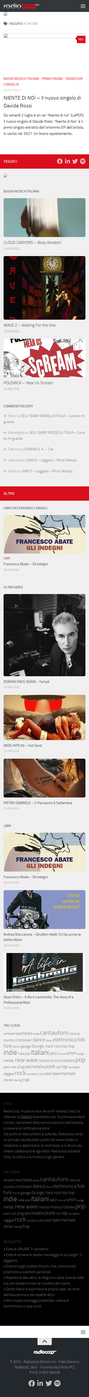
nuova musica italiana (57, 1060)
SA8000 (26, 1117)
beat (19, 1033)
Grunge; (38, 1046)
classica (74, 1034)
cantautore (54, 1032)
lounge (80, 1053)
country (9, 1040)
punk (50, 1066)
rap (64, 1066)
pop (80, 1060)
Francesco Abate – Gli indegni (26, 564)
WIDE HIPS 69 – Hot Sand (23, 745)
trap (26, 1079)
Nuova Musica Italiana (21, 79)
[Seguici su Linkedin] (67, 161)
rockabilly (32, 1074)
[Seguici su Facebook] (60, 161)
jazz (53, 1053)
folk (81, 1040)
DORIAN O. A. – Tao (38, 449)
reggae (9, 1073)
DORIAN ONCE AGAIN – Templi (26, 682)
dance (39, 1040)
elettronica (64, 1039)
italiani (40, 1052)
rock (20, 1073)
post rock (10, 1067)
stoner (8, 1080)
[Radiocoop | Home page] (27, 6)
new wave (26, 1060)
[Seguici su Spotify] (82, 161)
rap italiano (74, 1067)
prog (20, 1067)
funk (8, 1046)
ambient (9, 1034)
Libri (7, 558)
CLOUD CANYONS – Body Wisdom (32, 242)
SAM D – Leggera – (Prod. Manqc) (52, 460)
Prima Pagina (52, 79)
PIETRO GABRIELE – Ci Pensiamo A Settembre (38, 803)
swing (18, 1080)
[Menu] (83, 6)
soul (48, 1073)
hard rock (53, 1046)
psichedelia (34, 1066)
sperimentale (63, 1073)
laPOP (70, 1053)
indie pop (24, 1054)
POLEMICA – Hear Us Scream (28, 382)
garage (26, 1046)
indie (10, 1052)
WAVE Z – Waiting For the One (30, 325)
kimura (61, 1053)
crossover (23, 1040)
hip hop (68, 1046)
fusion (16, 1046)
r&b (58, 1067)
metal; (9, 1060)
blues (27, 1033)
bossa (36, 1033)
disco (49, 1040)
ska (41, 1074)
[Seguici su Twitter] (75, 161)
